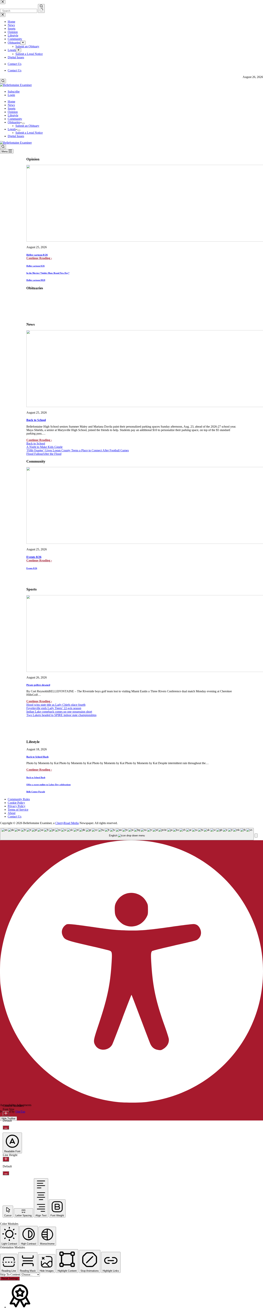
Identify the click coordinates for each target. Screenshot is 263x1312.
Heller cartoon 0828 (35, 280)
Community (15, 118)
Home (11, 101)
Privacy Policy (16, 806)
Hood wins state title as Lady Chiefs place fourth (55, 704)
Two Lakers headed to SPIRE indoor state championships (61, 715)
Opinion (13, 112)
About (11, 813)
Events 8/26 (33, 557)
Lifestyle (13, 115)
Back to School (36, 420)
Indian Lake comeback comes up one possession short (59, 711)
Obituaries (14, 122)
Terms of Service (18, 809)
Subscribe (14, 91)
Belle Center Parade (35, 791)
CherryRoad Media (67, 823)
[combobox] (127, 834)
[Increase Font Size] (6, 1113)
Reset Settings (10, 1278)
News (11, 105)
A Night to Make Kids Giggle (44, 447)
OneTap (20, 1111)
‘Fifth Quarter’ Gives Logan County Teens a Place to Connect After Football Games (77, 450)
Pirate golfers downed (38, 684)
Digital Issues (16, 136)
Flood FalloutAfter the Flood (43, 453)
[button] (256, 835)
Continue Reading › (39, 258)
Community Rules (19, 799)
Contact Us (14, 70)
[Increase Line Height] (6, 1159)
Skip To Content (10, 1274)
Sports (11, 108)
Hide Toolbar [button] (8, 1118)
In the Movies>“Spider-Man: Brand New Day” (48, 273)
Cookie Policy (16, 802)
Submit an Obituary (27, 125)
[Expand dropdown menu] (23, 123)
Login (11, 95)
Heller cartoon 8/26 (37, 254)
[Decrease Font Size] (6, 1127)
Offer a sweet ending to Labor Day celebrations (48, 784)
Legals (12, 129)
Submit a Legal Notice (29, 132)
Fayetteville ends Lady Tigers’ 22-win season (53, 708)
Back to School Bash (37, 756)
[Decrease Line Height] (6, 1173)
